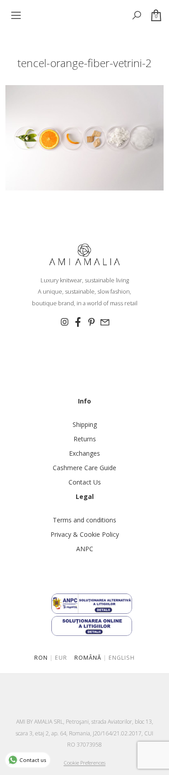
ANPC (84, 548)
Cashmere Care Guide (84, 467)
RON (41, 658)
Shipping (85, 424)
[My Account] (121, 15)
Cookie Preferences (84, 762)
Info (84, 401)
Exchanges (84, 453)
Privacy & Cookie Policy (84, 534)
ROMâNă (87, 658)
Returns (84, 439)
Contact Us (85, 482)
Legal (85, 496)
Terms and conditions (84, 520)
